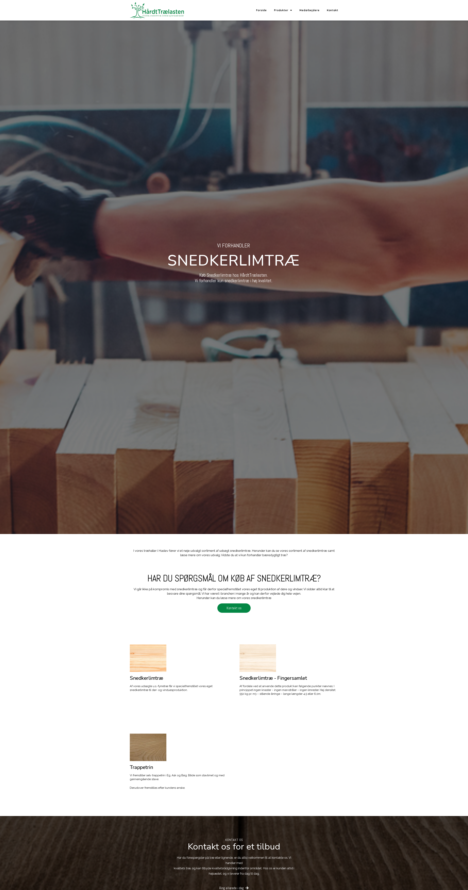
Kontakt (332, 10)
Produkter (281, 10)
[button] (234, 608)
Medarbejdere (309, 10)
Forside (261, 10)
